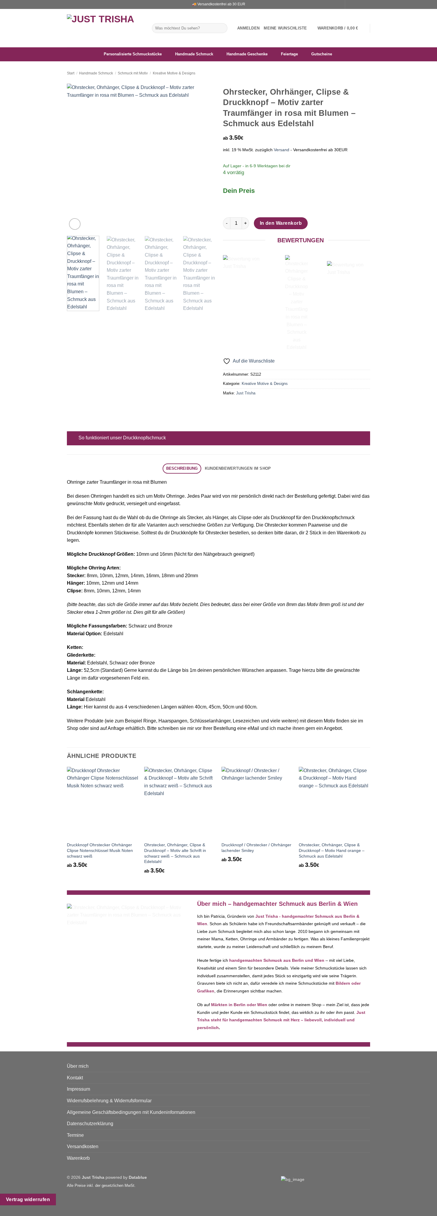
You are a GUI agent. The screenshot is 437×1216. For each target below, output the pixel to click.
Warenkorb (78, 1158)
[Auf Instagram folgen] (356, 4)
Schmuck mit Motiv (133, 73)
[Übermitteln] (222, 28)
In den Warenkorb (281, 223)
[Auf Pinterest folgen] (367, 4)
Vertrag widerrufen (28, 1199)
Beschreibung (182, 468)
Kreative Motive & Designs (174, 73)
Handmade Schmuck (96, 73)
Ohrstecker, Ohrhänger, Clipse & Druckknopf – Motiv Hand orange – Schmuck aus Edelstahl (331, 850)
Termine (75, 1135)
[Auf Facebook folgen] (350, 4)
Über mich (78, 1066)
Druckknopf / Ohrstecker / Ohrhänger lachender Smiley (256, 847)
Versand (281, 149)
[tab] (182, 468)
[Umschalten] (72, 438)
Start (70, 73)
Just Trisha (245, 393)
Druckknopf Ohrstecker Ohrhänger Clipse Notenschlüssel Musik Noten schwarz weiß (100, 850)
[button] (248, 28)
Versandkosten (82, 1146)
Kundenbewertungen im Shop (238, 468)
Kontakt (75, 1077)
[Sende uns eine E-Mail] (361, 4)
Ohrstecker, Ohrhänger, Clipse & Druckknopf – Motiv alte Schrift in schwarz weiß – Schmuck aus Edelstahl (175, 853)
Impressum (78, 1089)
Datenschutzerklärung (90, 1123)
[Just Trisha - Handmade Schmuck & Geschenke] (105, 28)
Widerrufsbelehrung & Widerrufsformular (109, 1100)
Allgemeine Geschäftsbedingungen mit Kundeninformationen (131, 1112)
